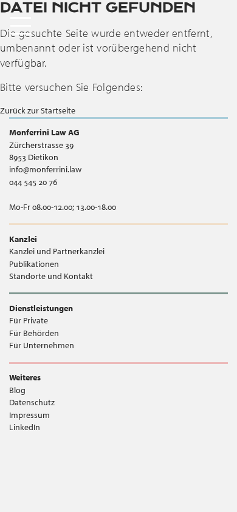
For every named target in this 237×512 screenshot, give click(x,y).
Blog (17, 390)
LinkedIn (24, 427)
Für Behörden (34, 333)
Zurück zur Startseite (37, 110)
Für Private (28, 320)
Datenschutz (32, 402)
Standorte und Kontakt (51, 276)
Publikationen (34, 263)
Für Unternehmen (41, 345)
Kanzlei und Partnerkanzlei (57, 251)
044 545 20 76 (33, 182)
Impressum (29, 414)
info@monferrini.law (45, 169)
